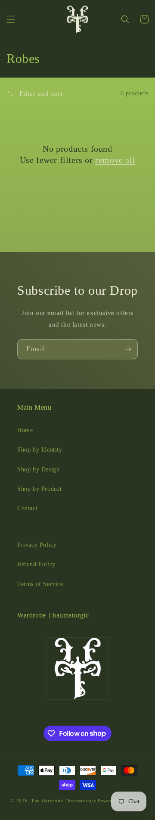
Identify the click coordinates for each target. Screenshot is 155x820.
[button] (10, 19)
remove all (115, 160)
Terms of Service (40, 584)
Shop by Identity (39, 449)
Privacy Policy (36, 545)
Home (25, 430)
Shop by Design (38, 469)
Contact (27, 508)
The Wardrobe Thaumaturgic (63, 800)
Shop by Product (39, 489)
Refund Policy (36, 564)
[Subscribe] (127, 349)
